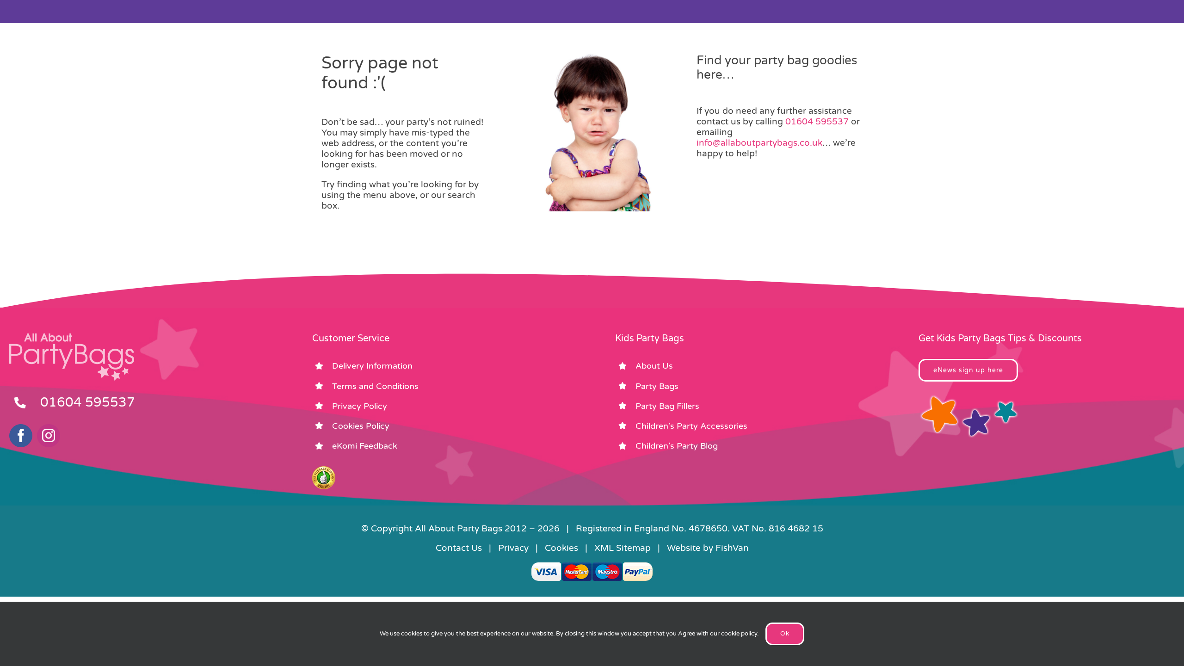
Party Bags (656, 386)
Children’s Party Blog (676, 446)
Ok (784, 633)
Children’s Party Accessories (691, 426)
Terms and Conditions (375, 386)
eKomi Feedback (364, 446)
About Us (654, 366)
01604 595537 (817, 122)
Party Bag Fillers (667, 406)
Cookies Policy (360, 426)
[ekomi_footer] (323, 470)
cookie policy (739, 633)
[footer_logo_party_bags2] (71, 337)
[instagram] (48, 435)
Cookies (561, 548)
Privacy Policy (359, 406)
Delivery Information (372, 366)
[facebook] (20, 435)
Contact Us (459, 548)
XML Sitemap (622, 548)
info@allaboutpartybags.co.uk (759, 143)
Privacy (513, 548)
